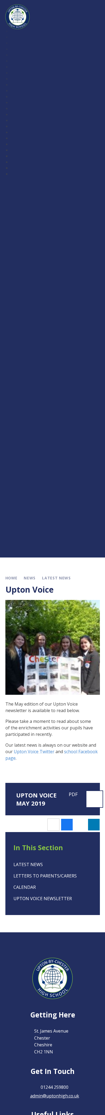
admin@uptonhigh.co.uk (54, 1096)
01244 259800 (54, 1087)
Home (11, 577)
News (30, 577)
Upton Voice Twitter (34, 752)
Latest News (56, 577)
